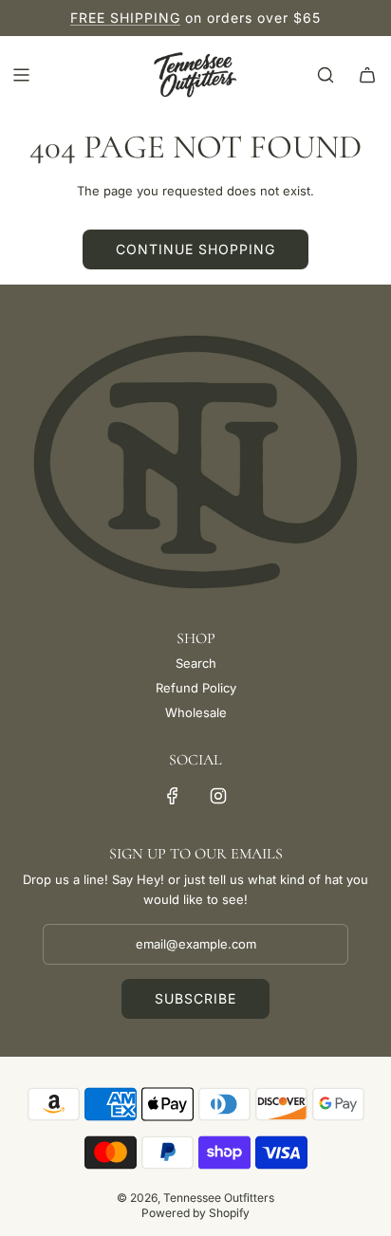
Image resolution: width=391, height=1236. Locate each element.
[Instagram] (218, 796)
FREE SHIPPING (125, 17)
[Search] (325, 75)
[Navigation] (21, 75)
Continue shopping (195, 249)
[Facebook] (173, 796)
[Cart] (367, 75)
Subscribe (195, 998)
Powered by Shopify (195, 1213)
